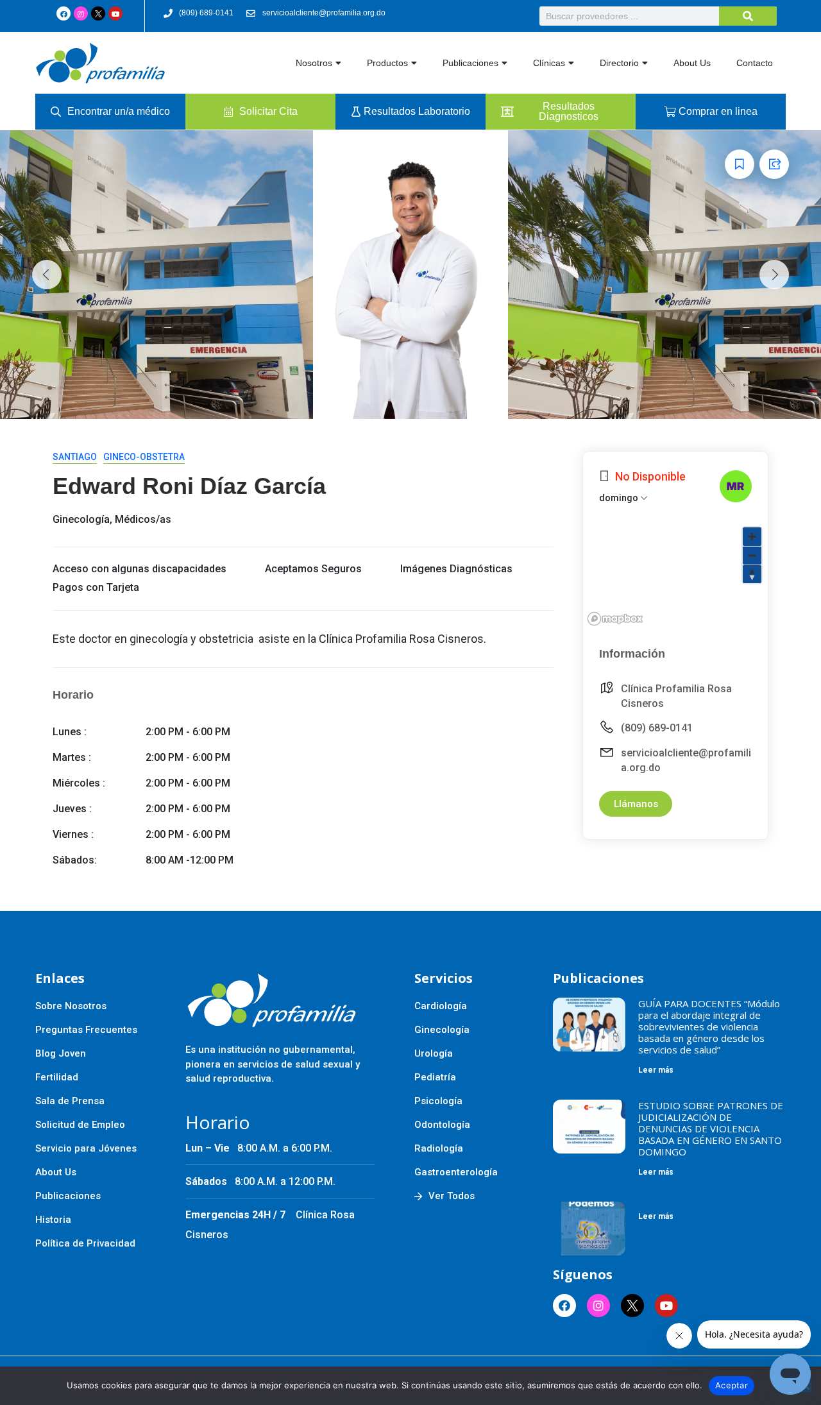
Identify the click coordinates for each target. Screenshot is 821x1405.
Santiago (75, 457)
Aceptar (731, 1385)
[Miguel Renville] (736, 486)
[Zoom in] (752, 536)
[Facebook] (63, 13)
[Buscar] (748, 16)
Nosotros (314, 63)
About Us (692, 63)
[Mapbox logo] (615, 618)
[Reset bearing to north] (752, 574)
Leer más (655, 1070)
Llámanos (636, 804)
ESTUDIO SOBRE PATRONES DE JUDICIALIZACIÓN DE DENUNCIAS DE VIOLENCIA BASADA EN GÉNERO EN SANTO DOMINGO (710, 1128)
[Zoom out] (752, 555)
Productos (387, 63)
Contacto (754, 63)
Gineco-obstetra (144, 457)
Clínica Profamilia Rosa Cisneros (676, 696)
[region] (675, 575)
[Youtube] (115, 13)
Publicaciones (470, 63)
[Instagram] (81, 13)
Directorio (619, 63)
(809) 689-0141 (657, 728)
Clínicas (549, 63)
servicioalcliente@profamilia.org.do (686, 760)
